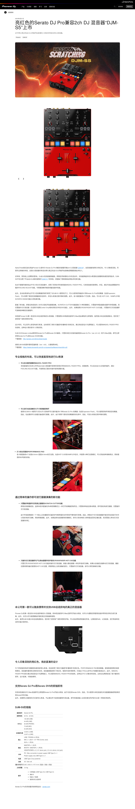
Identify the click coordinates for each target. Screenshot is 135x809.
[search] (115, 6)
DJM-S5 (80, 268)
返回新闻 (10, 12)
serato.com (46, 786)
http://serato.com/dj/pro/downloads (35, 339)
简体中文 (129, 6)
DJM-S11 (45, 279)
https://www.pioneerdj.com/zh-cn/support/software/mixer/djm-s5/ (45, 347)
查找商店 (120, 6)
